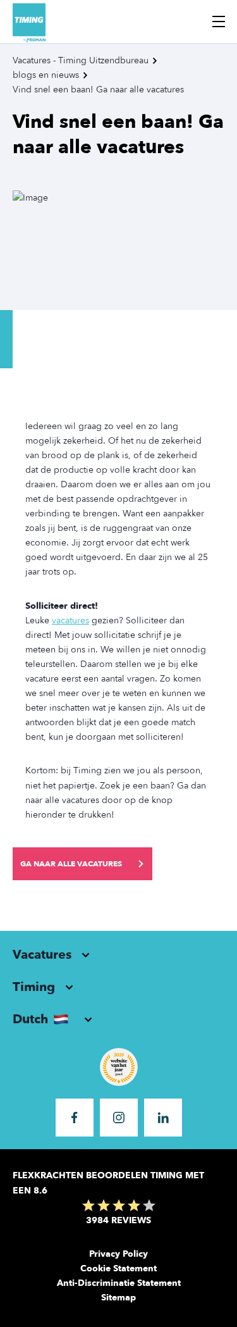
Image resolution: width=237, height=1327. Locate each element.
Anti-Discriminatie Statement (119, 1283)
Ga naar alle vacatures (71, 864)
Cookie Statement (118, 1268)
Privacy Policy (118, 1254)
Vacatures (42, 954)
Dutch (30, 1019)
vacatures (70, 620)
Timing (34, 986)
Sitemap (118, 1298)
